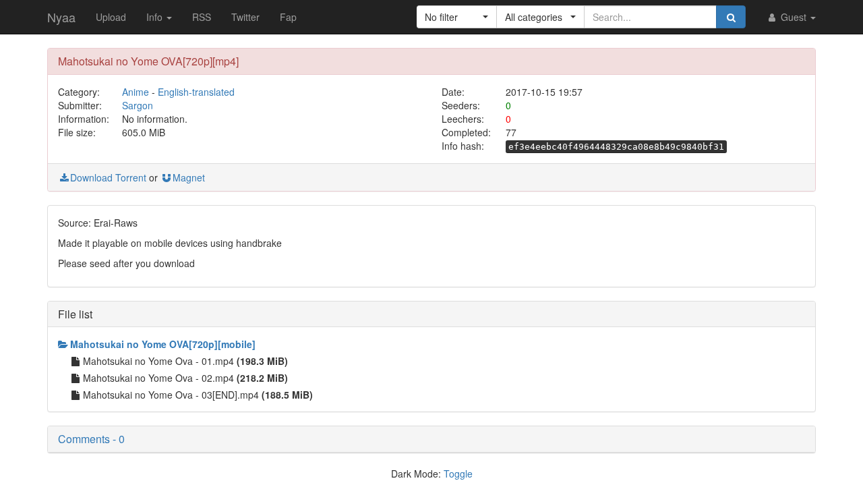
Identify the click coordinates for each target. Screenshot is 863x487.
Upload (111, 17)
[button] (457, 16)
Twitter (245, 17)
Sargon (137, 105)
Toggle (458, 473)
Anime (135, 91)
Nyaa (61, 17)
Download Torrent (108, 177)
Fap (288, 17)
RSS (201, 17)
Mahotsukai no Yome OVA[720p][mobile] (163, 344)
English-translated (196, 91)
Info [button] (155, 17)
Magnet (189, 177)
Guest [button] (793, 17)
